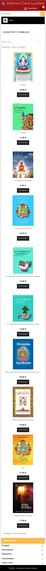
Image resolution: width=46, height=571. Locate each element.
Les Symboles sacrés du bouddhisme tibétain (23, 324)
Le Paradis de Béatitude (23, 180)
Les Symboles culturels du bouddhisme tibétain (23, 276)
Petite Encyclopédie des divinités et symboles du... (23, 372)
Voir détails (23, 94)
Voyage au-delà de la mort (23, 516)
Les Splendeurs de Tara (23, 228)
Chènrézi (23, 85)
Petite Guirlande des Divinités (23, 420)
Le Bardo (23, 133)
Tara (23, 468)
